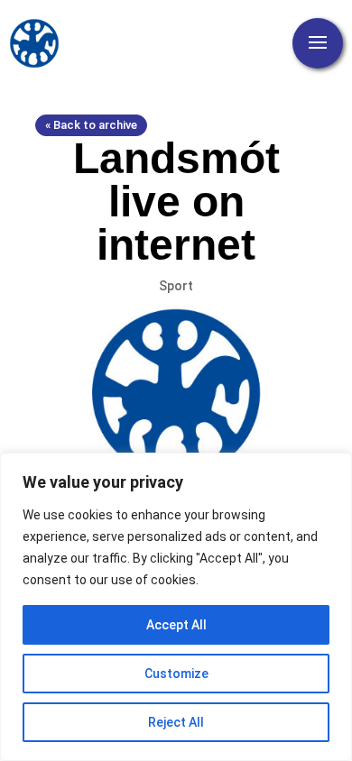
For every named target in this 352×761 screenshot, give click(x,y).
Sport (176, 286)
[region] (176, 607)
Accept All (176, 625)
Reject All (176, 722)
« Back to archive (91, 125)
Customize (176, 673)
